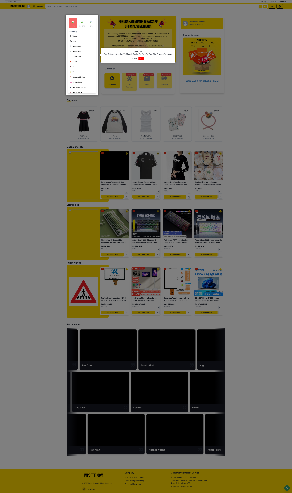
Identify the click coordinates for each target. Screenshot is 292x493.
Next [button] (141, 58)
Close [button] (134, 58)
